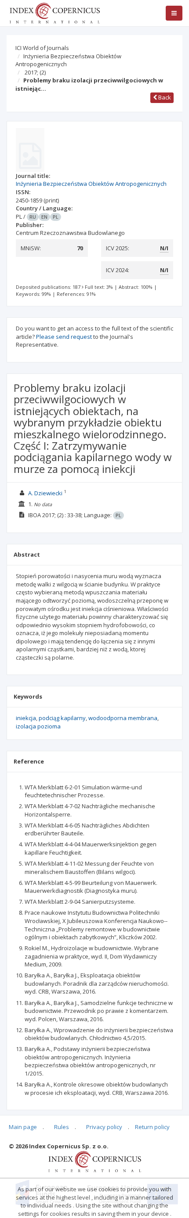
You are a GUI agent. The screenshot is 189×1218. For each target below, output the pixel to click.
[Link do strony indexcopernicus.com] (94, 1161)
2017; (35, 72)
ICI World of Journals (42, 48)
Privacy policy (104, 1127)
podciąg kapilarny (62, 718)
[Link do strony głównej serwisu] (54, 12)
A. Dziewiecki (45, 493)
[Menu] (174, 13)
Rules (61, 1127)
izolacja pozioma (38, 726)
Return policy (152, 1127)
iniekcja (26, 718)
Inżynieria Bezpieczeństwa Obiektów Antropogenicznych (68, 60)
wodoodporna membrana (122, 718)
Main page (23, 1127)
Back (164, 97)
